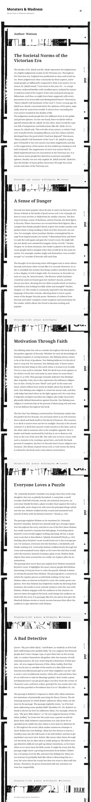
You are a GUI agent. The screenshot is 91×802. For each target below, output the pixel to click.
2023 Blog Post (50, 179)
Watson (37, 179)
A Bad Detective (30, 638)
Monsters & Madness (25, 9)
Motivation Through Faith (41, 341)
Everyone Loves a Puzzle (39, 484)
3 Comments (66, 781)
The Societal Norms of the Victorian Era (41, 58)
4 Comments (66, 617)
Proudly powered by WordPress (27, 797)
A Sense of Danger (33, 201)
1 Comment (63, 179)
